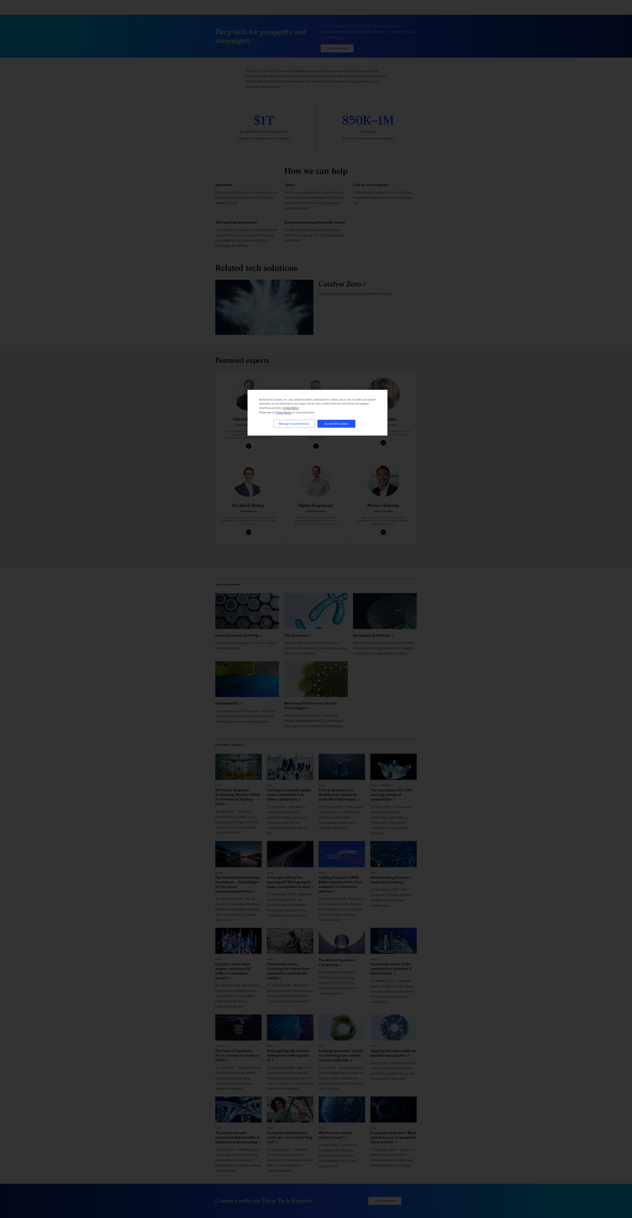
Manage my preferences (294, 423)
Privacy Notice (284, 412)
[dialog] (317, 413)
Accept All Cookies (336, 423)
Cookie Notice (291, 407)
